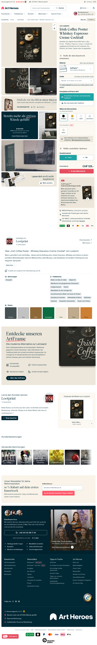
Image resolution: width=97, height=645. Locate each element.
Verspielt (9, 280)
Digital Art (72, 280)
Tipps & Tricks (56, 14)
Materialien (42, 14)
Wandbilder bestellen (36, 544)
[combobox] (42, 8)
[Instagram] (13, 601)
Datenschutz (70, 630)
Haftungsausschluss (40, 630)
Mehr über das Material (87, 63)
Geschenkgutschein (35, 549)
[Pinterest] (16, 601)
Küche (66, 287)
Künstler (31, 14)
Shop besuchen (84, 240)
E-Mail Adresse (47, 484)
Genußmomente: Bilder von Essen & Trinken (65, 294)
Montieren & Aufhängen (15, 549)
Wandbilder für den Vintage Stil (61, 291)
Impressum (78, 630)
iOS (34, 107)
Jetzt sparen (10, 636)
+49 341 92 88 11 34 (86, 14)
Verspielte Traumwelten (67, 301)
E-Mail (36, 538)
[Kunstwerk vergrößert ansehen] (54, 24)
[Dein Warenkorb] (94, 8)
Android (41, 107)
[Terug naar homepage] (9, 8)
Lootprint (66, 26)
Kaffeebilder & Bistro (74, 298)
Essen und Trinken (84, 301)
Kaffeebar (87, 298)
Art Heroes (77, 559)
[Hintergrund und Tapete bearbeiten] (54, 28)
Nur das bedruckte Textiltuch (74, 103)
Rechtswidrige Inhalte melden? (57, 630)
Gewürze (54, 301)
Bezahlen (10, 547)
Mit (86, 157)
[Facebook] (19, 601)
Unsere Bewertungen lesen (20, 136)
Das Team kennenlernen (61, 547)
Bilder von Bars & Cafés (58, 280)
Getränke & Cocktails (58, 298)
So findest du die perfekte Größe (84, 76)
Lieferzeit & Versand (35, 547)
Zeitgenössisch (56, 287)
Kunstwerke (5, 14)
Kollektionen (18, 14)
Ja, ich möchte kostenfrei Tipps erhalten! (58, 493)
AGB (32, 630)
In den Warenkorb (78, 171)
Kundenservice (83, 12)
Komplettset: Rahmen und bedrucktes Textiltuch (77, 97)
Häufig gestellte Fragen (15, 544)
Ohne (69, 157)
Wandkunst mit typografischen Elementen (65, 283)
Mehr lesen (86, 243)
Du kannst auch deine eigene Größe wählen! (76, 86)
